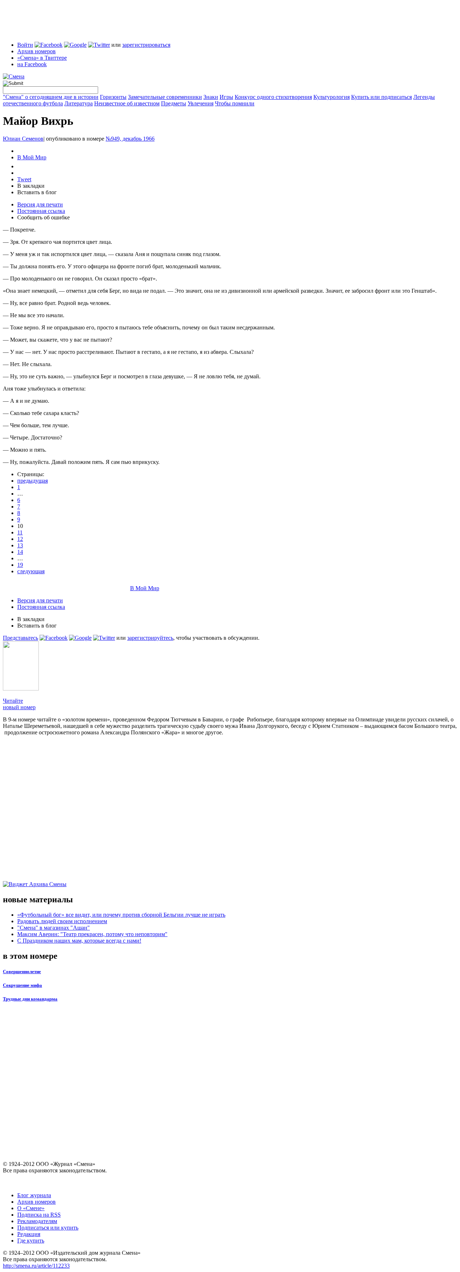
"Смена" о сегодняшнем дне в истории (50, 97)
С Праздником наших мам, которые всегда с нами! (79, 941)
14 (20, 552)
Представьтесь (20, 638)
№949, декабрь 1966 (130, 139)
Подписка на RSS (39, 1215)
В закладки (31, 186)
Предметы (173, 103)
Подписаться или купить (47, 1228)
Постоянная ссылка (41, 211)
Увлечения (200, 103)
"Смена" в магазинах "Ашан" (53, 928)
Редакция (28, 1234)
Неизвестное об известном (127, 103)
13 (20, 545)
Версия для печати (40, 204)
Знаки (210, 97)
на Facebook (32, 64)
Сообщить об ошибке (43, 217)
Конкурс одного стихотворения (273, 97)
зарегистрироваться (146, 45)
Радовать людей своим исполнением (62, 921)
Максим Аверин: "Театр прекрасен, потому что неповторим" (92, 934)
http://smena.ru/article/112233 (36, 1266)
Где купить (30, 1240)
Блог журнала (34, 1195)
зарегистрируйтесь (150, 638)
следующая (31, 571)
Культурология (331, 97)
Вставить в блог (37, 192)
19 (20, 565)
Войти (25, 45)
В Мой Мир (31, 157)
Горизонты (113, 97)
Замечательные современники (165, 97)
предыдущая (32, 481)
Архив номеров (36, 51)
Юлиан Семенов (23, 139)
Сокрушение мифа (22, 985)
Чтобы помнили (234, 103)
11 (20, 532)
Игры (226, 97)
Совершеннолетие (22, 971)
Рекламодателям (37, 1221)
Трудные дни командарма (30, 999)
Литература (78, 103)
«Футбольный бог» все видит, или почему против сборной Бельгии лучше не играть (121, 915)
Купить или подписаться (381, 97)
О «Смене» (31, 1208)
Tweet (24, 179)
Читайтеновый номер (19, 704)
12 (20, 539)
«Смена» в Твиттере (42, 58)
